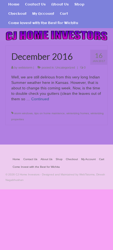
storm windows (23, 113)
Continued (40, 99)
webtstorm (25, 67)
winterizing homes (77, 113)
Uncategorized (65, 67)
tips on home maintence (49, 113)
